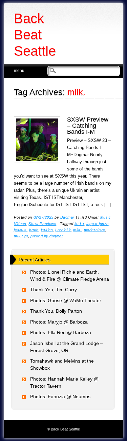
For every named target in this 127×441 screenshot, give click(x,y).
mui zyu (21, 236)
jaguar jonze (97, 224)
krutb (34, 230)
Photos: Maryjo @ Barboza (59, 322)
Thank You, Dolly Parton (56, 311)
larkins (47, 230)
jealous (20, 230)
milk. (77, 230)
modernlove (94, 230)
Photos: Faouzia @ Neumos (60, 396)
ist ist (79, 224)
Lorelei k (63, 230)
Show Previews (42, 224)
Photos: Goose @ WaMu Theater (65, 300)
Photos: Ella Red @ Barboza (60, 332)
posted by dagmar (46, 236)
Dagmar (67, 217)
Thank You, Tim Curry (53, 289)
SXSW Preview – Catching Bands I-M (87, 125)
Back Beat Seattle (35, 34)
